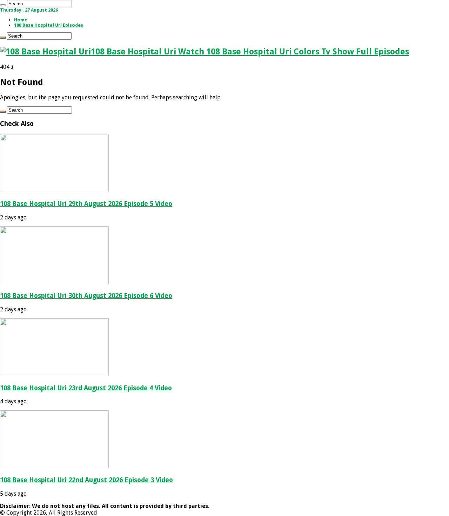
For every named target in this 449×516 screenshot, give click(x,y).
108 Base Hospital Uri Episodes (48, 25)
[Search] (3, 5)
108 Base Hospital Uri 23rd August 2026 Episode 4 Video (86, 388)
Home (20, 19)
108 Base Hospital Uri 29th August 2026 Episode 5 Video (86, 203)
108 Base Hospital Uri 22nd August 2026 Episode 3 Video (86, 480)
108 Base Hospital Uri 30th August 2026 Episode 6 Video (86, 295)
